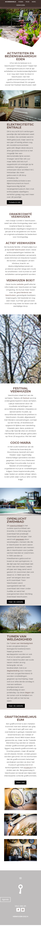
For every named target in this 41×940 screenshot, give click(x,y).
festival (26, 398)
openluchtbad (16, 526)
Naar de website (16, 602)
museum (28, 767)
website (20, 284)
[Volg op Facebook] (18, 910)
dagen (28, 692)
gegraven (20, 539)
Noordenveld (10, 2)
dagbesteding (13, 671)
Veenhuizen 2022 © (20, 916)
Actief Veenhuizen (17, 250)
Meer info (20, 782)
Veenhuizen (20, 5)
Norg (34, 2)
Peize (27, 2)
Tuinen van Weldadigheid (21, 643)
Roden (20, 2)
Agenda (5, 899)
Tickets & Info (14, 202)
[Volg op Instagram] (23, 910)
